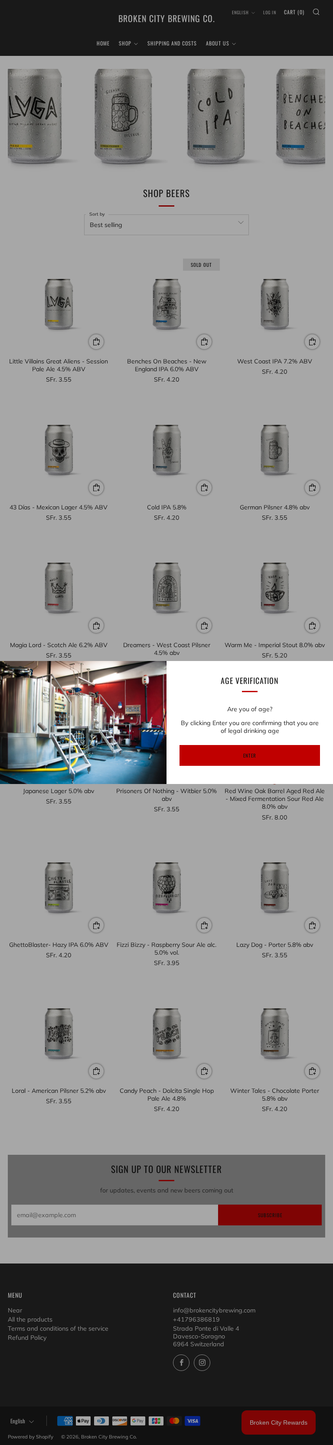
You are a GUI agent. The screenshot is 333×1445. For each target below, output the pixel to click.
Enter (249, 755)
